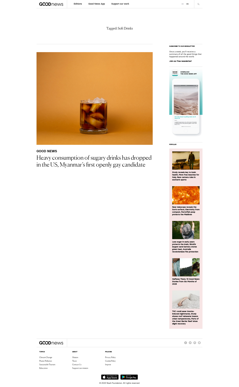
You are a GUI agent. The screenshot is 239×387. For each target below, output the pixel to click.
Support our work (120, 3)
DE (183, 4)
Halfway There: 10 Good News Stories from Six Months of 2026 (185, 281)
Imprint (108, 364)
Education (43, 368)
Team (74, 360)
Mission (75, 357)
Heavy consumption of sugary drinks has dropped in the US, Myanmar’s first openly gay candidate (94, 160)
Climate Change (45, 357)
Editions (78, 3)
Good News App (96, 3)
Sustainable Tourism (47, 364)
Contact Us (76, 364)
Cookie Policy (110, 360)
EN (187, 4)
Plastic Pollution (45, 360)
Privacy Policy (110, 357)
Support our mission (80, 368)
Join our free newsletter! (180, 61)
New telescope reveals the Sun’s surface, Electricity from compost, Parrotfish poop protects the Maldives (186, 211)
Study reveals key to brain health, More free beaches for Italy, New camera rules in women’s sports (185, 176)
